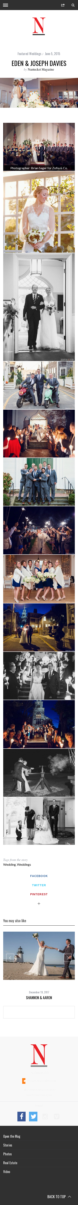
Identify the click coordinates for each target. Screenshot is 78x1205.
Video (6, 1171)
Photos (7, 1154)
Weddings (24, 864)
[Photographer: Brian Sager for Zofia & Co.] (39, 147)
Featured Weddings (29, 53)
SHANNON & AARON (39, 997)
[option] (39, 966)
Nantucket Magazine (41, 69)
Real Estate (10, 1162)
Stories (7, 1145)
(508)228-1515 (41, 1073)
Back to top (57, 1196)
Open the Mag (11, 1136)
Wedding (9, 864)
